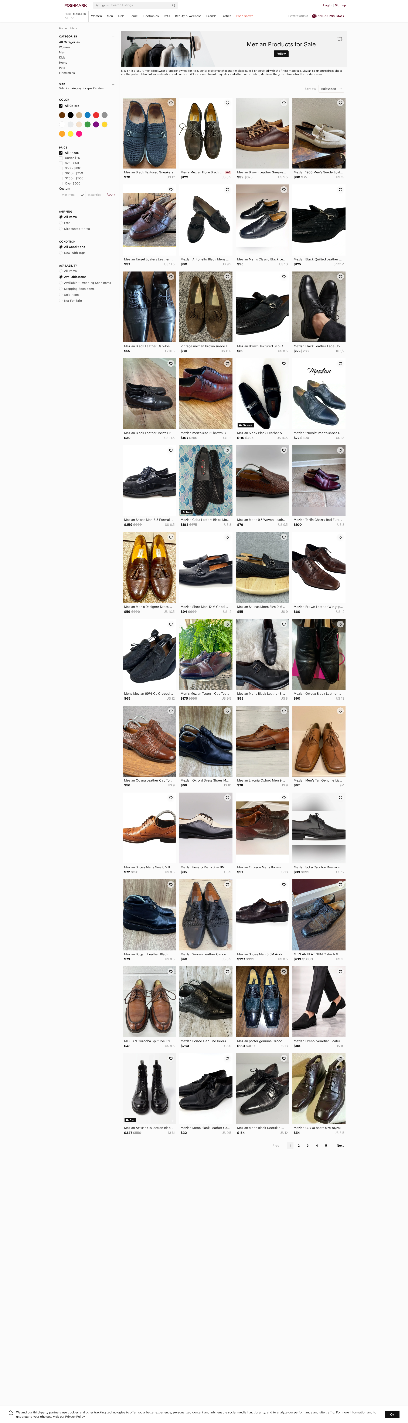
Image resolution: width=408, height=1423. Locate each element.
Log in (327, 5)
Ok (392, 1414)
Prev (276, 1145)
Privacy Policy (75, 1417)
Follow (281, 54)
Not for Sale (73, 301)
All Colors (71, 106)
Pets (167, 16)
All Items (70, 217)
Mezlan (74, 28)
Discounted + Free (77, 229)
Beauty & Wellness (188, 16)
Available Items (75, 277)
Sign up (340, 5)
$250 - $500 (74, 178)
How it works (298, 16)
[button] (102, 5)
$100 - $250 (74, 173)
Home (133, 16)
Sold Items (72, 295)
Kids (121, 16)
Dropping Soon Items (79, 289)
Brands (211, 16)
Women (96, 16)
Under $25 (72, 158)
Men (110, 16)
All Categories (69, 42)
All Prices (72, 153)
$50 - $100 (73, 168)
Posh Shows (244, 16)
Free (67, 223)
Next (340, 1145)
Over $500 (73, 183)
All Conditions (74, 247)
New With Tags (74, 253)
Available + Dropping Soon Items (87, 283)
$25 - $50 (72, 163)
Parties (226, 16)
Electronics (151, 16)
